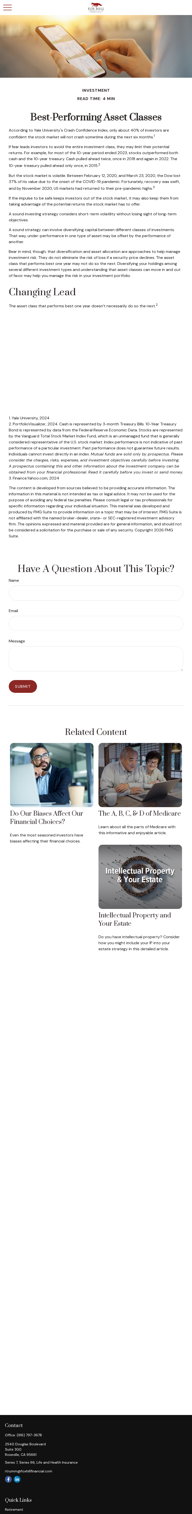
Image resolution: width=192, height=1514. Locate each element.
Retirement (14, 1509)
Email (13, 610)
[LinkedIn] (17, 1479)
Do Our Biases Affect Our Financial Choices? (46, 818)
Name (14, 580)
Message (17, 641)
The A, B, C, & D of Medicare (139, 814)
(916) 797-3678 (29, 1435)
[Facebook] (8, 1479)
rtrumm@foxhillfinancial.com (28, 1471)
